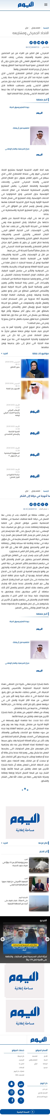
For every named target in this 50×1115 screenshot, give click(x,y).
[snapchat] (11, 1084)
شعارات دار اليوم (19, 1071)
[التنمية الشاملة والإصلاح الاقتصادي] (35, 433)
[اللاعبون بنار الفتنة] (35, 390)
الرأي (26, 27)
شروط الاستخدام (42, 1096)
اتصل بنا (21, 1063)
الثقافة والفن (33, 1059)
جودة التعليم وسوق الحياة (19, 107)
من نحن (45, 1089)
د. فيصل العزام (44, 508)
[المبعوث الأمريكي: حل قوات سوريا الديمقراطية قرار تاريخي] (39, 884)
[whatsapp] (35, 42)
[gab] (21, 1084)
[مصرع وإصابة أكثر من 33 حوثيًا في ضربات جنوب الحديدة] (39, 865)
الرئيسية (46, 27)
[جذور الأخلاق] (35, 368)
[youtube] (21, 1092)
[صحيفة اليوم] (25, 4)
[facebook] (42, 42)
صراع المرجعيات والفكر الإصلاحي (17, 148)
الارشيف (21, 1059)
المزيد (5, 353)
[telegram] (38, 42)
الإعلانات (21, 1067)
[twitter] (46, 42)
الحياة (45, 1059)
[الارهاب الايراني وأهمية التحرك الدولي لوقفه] (35, 411)
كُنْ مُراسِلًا (21, 1056)
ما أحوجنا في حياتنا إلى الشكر (35, 496)
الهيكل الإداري (42, 1092)
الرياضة (45, 1063)
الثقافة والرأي (35, 27)
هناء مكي (45, 47)
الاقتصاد (34, 1056)
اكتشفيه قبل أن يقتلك (21, 128)
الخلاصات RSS (20, 1075)
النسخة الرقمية (23, 1112)
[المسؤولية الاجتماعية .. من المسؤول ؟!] (35, 454)
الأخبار (45, 1056)
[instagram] (11, 1092)
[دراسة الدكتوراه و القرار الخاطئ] (35, 476)
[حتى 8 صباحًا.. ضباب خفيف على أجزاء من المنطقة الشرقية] (39, 903)
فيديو (45, 1067)
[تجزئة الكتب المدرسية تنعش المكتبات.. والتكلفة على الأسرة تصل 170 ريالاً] (25, 939)
